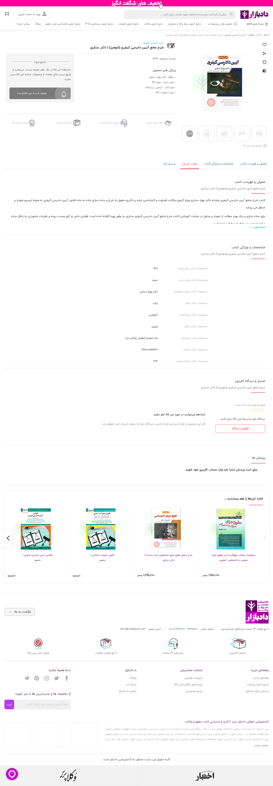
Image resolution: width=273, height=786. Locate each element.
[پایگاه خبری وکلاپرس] (68, 775)
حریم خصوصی (194, 691)
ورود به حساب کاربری (29, 14)
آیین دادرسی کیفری (235, 35)
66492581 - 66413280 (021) (183, 629)
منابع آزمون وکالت (153, 24)
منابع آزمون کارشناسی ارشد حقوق (63, 24)
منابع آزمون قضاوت (128, 24)
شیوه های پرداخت (258, 684)
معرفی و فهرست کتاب (253, 164)
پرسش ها (169, 164)
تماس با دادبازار (127, 691)
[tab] (253, 164)
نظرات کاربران (190, 164)
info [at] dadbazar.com (132, 629)
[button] (265, 539)
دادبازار (267, 35)
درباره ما (131, 684)
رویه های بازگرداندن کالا (188, 684)
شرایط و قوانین (193, 678)
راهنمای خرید (261, 678)
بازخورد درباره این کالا (252, 145)
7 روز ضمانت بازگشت (64, 123)
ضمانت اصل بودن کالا (20, 123)
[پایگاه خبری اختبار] (204, 775)
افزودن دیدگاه (240, 428)
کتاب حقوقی (254, 35)
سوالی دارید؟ (23, 24)
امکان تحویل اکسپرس (154, 123)
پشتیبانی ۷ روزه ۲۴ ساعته (110, 123)
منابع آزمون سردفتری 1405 (99, 24)
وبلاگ (38, 24)
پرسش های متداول (257, 691)
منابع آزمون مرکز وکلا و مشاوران (184, 24)
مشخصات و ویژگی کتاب (218, 164)
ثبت (9, 704)
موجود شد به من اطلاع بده (32, 93)
